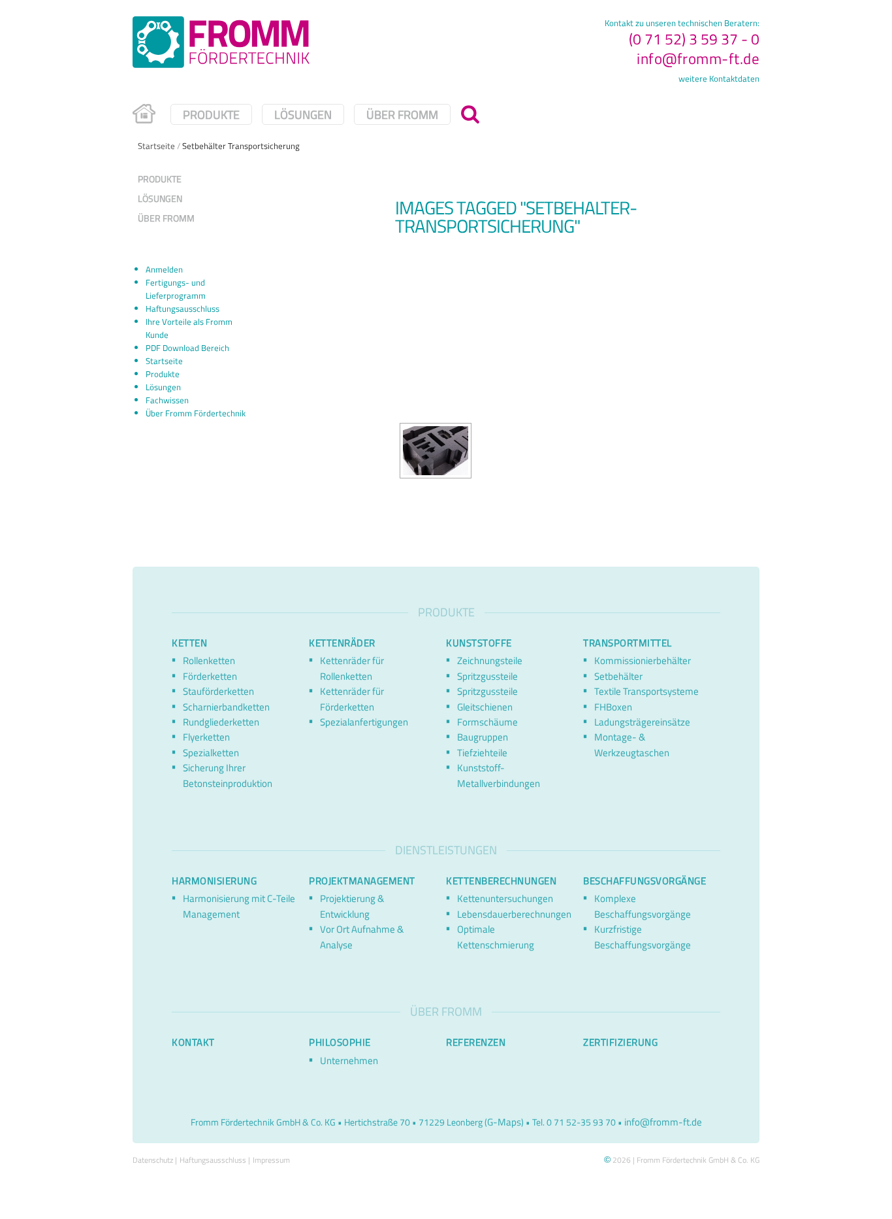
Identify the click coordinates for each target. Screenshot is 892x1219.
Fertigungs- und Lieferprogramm (176, 289)
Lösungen (303, 114)
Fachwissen (167, 400)
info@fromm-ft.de (698, 58)
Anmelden (164, 269)
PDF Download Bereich (187, 347)
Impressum (271, 1160)
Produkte (211, 114)
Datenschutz (153, 1160)
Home (147, 119)
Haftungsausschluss (182, 308)
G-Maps (504, 1121)
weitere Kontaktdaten (718, 78)
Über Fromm (402, 114)
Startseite (156, 145)
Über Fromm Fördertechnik (196, 413)
